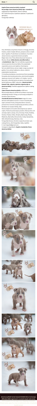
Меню (3, 2)
